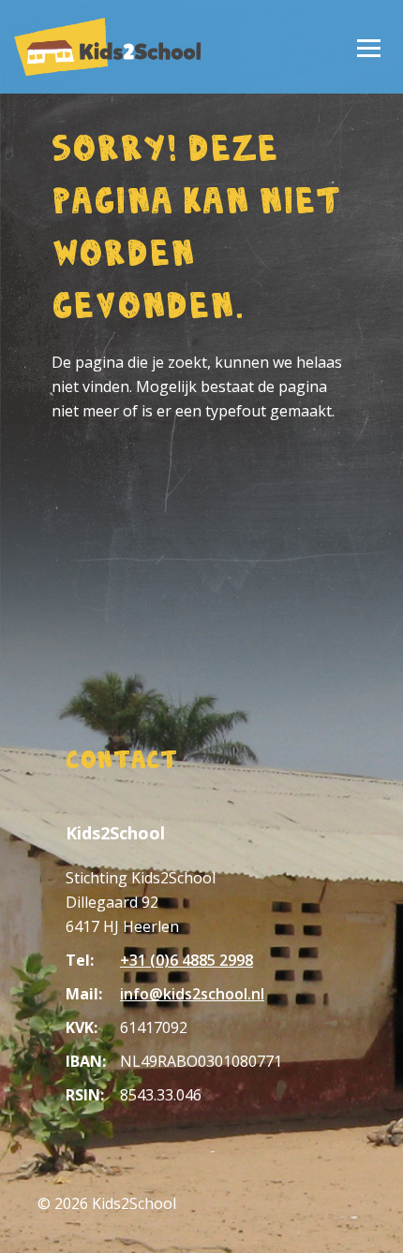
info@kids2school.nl (192, 993)
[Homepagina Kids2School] (108, 46)
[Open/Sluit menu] (368, 46)
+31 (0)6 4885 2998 (186, 960)
